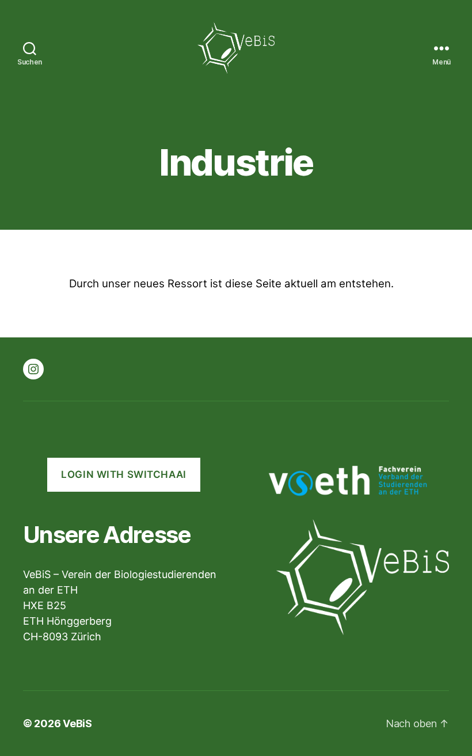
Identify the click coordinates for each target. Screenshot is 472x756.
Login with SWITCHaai (123, 474)
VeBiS (77, 723)
